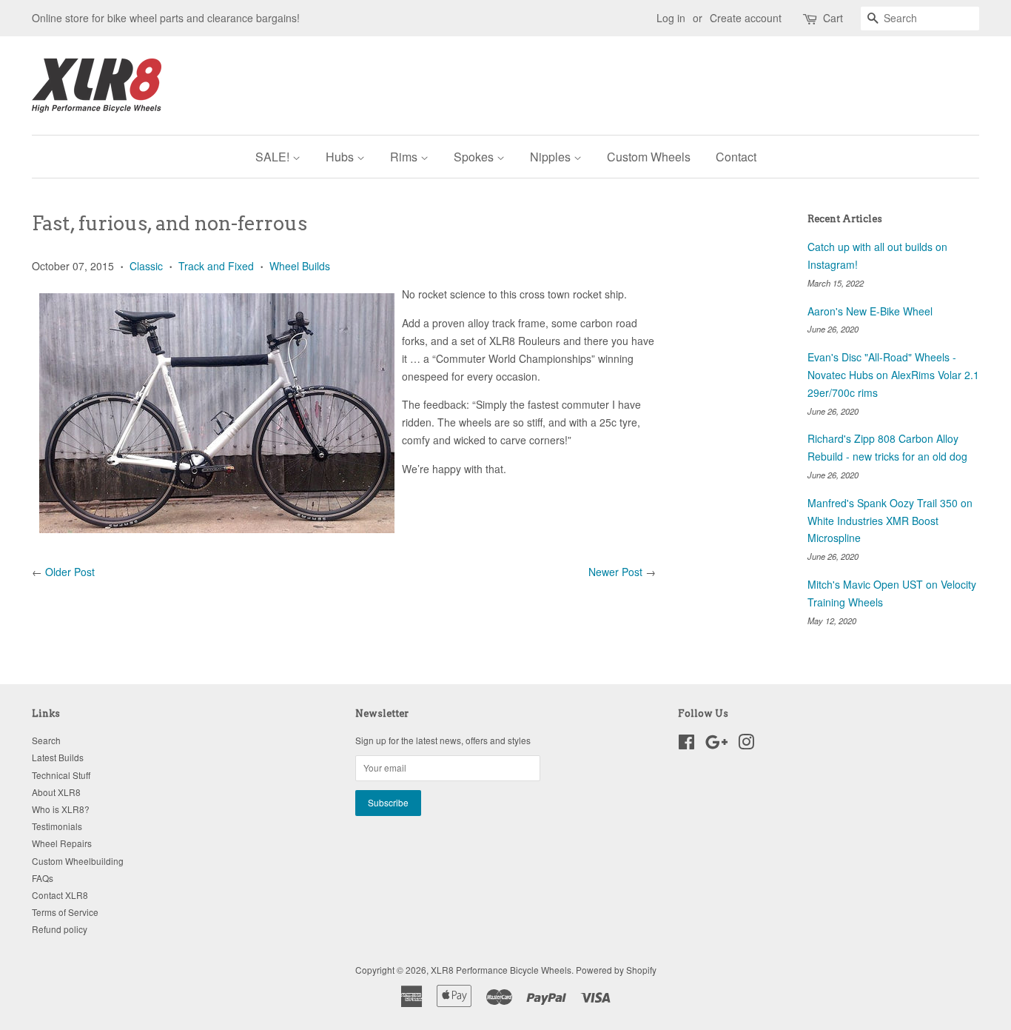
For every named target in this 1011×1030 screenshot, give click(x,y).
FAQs (42, 878)
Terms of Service (65, 912)
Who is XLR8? (61, 809)
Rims (405, 156)
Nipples (552, 156)
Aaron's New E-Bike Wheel (870, 311)
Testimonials (57, 826)
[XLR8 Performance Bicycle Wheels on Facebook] (686, 744)
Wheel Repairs (62, 843)
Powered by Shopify (616, 969)
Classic (146, 265)
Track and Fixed (216, 265)
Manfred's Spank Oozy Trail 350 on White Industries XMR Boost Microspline (890, 520)
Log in (670, 17)
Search (46, 740)
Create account (746, 17)
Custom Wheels (649, 156)
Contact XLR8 (60, 895)
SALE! (273, 156)
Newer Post (615, 571)
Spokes (475, 156)
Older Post (70, 571)
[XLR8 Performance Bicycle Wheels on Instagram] (746, 744)
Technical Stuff (61, 775)
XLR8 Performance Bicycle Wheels (501, 969)
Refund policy (59, 929)
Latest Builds (58, 757)
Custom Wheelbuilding (78, 861)
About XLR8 (56, 792)
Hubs (341, 156)
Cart (833, 17)
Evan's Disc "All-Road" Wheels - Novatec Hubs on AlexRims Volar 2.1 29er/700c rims (893, 375)
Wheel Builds (299, 265)
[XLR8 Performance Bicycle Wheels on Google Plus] (716, 744)
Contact (736, 156)
